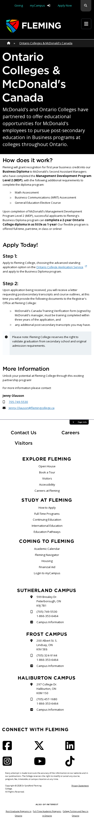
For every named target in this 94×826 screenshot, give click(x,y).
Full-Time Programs (47, 514)
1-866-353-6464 (47, 616)
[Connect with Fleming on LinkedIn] (71, 748)
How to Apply (47, 508)
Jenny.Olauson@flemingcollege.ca (31, 408)
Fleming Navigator (47, 555)
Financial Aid (47, 567)
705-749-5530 (18, 402)
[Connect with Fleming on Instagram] (8, 764)
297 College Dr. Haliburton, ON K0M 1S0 (47, 688)
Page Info (82, 422)
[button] (85, 6)
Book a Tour (47, 472)
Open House (47, 466)
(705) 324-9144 (47, 655)
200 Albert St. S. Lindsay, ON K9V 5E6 (47, 645)
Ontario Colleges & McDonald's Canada (45, 43)
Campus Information (50, 622)
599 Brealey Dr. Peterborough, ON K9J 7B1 (49, 601)
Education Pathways (47, 532)
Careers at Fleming (47, 491)
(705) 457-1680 (47, 699)
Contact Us (24, 433)
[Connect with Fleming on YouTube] (41, 764)
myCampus (37, 5)
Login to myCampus (47, 573)
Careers (76, 432)
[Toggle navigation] (86, 24)
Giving (18, 5)
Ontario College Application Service (59, 267)
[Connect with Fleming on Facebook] (8, 748)
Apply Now (65, 5)
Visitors (24, 443)
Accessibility (47, 484)
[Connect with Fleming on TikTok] (71, 764)
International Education (47, 526)
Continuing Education (47, 520)
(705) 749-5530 (47, 612)
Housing (47, 561)
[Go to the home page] (33, 26)
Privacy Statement (80, 785)
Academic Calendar (47, 549)
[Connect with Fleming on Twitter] (40, 748)
